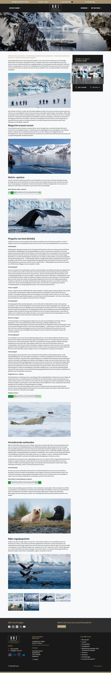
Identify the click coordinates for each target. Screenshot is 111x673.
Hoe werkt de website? (88, 659)
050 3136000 (14, 649)
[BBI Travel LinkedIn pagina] (17, 627)
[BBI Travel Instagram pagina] (13, 627)
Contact (35, 659)
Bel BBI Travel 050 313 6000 (20, 2)
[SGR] (19, 654)
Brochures (85, 654)
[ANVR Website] (10, 654)
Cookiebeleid (85, 646)
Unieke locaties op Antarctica (16, 56)
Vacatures (85, 652)
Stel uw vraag (91, 2)
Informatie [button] (84, 8)
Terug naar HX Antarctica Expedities (25, 57)
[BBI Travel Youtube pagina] (24, 627)
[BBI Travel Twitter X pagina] (21, 627)
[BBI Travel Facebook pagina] (9, 627)
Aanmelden (61, 626)
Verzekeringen (86, 657)
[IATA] (14, 654)
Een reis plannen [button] (14, 8)
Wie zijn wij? (85, 639)
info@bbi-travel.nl (16, 650)
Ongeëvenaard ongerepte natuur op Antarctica (39, 56)
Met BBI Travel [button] (96, 8)
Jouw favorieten (67, 2)
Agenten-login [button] (43, 2)
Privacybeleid (86, 644)
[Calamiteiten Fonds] (24, 654)
